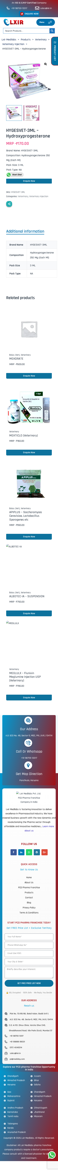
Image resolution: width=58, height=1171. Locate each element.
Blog (29, 902)
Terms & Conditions (29, 912)
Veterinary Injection (38, 196)
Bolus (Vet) (14, 354)
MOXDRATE (16, 359)
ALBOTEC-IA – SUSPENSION (26, 596)
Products (29, 892)
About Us (29, 882)
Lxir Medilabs (27, 1137)
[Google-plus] (44, 852)
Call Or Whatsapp (29, 751)
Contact (29, 897)
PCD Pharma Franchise (29, 887)
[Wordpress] (37, 852)
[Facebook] (14, 852)
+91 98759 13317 (29, 758)
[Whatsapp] (29, 852)
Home (29, 877)
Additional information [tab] (25, 231)
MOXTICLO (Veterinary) (23, 435)
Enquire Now (29, 181)
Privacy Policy (29, 907)
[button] (29, 13)
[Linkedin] (21, 852)
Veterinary (23, 196)
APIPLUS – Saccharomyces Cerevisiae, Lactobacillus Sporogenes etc (25, 516)
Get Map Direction (29, 774)
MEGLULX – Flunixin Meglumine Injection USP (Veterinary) (25, 677)
